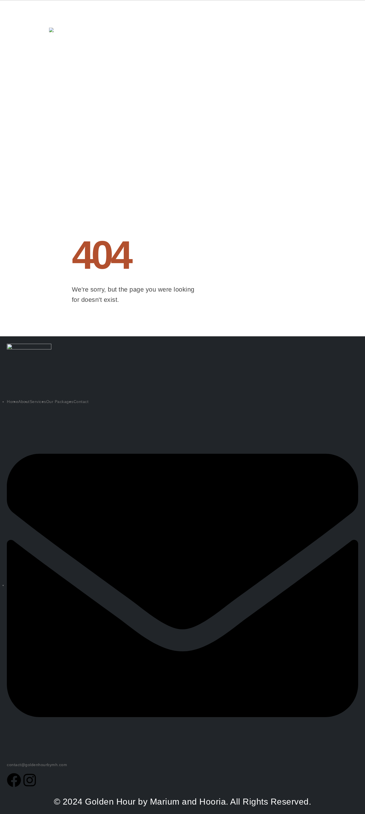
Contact (91, 48)
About (115, 25)
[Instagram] (30, 780)
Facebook (295, 25)
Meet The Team (233, 25)
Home (88, 25)
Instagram (296, 54)
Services (147, 25)
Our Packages (187, 25)
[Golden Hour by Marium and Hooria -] (60, 36)
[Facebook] (14, 780)
